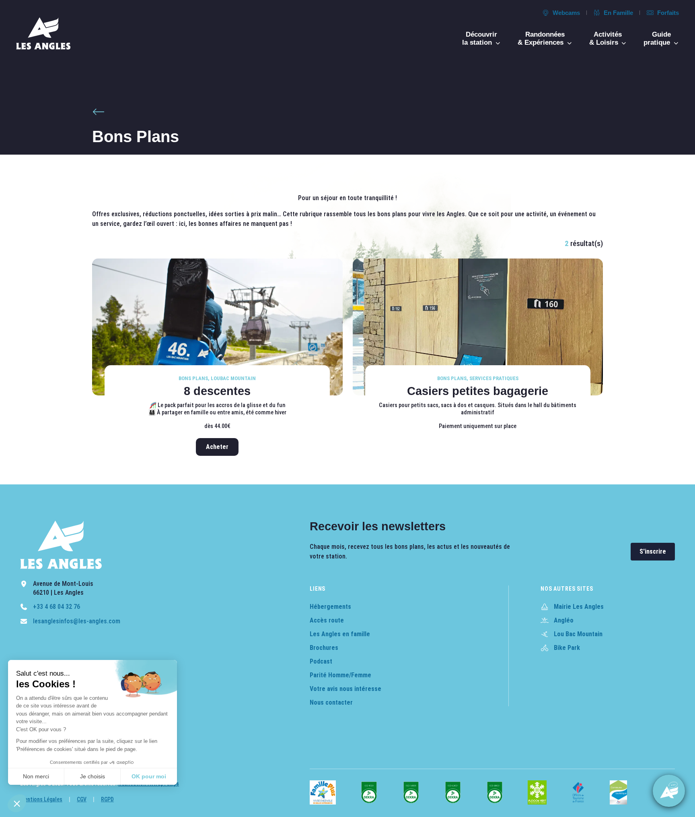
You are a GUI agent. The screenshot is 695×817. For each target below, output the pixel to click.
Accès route (327, 620)
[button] (17, 803)
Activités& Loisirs (605, 38)
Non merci (36, 776)
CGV (81, 799)
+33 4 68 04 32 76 (56, 606)
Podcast (321, 661)
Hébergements (330, 606)
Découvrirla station (479, 38)
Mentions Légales (41, 799)
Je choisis (92, 776)
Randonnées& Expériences (541, 38)
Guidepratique (658, 38)
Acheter (217, 447)
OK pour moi (149, 776)
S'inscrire (652, 551)
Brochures (324, 648)
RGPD (107, 799)
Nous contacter (331, 702)
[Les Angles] (43, 33)
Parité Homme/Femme (340, 675)
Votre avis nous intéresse (345, 689)
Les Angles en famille (340, 634)
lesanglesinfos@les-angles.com (76, 621)
